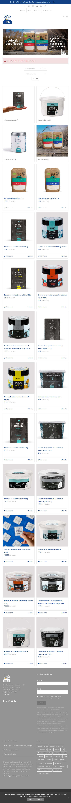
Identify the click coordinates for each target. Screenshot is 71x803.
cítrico (51, 749)
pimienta (62, 760)
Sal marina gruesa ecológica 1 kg (48, 199)
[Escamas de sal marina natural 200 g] (52, 378)
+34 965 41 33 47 (14, 689)
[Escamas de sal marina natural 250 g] (18, 429)
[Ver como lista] (37, 78)
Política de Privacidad (56, 696)
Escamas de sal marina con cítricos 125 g (17, 295)
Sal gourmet (57, 763)
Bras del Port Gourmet (56, 746)
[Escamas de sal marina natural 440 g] (18, 480)
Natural (56, 760)
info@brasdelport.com (10, 692)
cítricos (57, 749)
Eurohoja (40, 756)
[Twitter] (6, 701)
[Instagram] (9, 701)
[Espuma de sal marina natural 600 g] (52, 530)
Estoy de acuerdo (35, 799)
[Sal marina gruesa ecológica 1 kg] (52, 179)
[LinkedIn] (15, 701)
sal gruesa (41, 766)
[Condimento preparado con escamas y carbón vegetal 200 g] (52, 429)
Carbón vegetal (42, 749)
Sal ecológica (48, 763)
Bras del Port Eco (43, 746)
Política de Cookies (10, 754)
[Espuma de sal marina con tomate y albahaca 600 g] (18, 582)
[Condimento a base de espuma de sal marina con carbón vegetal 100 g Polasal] (18, 327)
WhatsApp (6, 694)
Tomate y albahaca (43, 773)
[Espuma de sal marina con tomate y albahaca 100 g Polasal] (52, 276)
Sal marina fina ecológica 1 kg (13, 199)
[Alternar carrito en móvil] (63, 16)
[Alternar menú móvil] (67, 16)
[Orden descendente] (45, 69)
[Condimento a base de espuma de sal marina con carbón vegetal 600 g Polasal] (52, 582)
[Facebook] (3, 701)
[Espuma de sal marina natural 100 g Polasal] (52, 228)
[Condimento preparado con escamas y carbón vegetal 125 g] (52, 327)
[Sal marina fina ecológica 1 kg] (18, 179)
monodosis (41, 760)
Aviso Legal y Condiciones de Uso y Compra (18, 746)
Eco (62, 749)
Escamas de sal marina (44, 753)
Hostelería (59, 756)
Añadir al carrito (9, 208)
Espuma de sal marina (60, 753)
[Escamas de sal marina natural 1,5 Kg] (18, 632)
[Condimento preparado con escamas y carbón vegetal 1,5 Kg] (52, 632)
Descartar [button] (58, 2)
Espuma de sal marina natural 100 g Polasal (52, 247)
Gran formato (49, 756)
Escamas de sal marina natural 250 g (16, 448)
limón (65, 756)
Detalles (31, 208)
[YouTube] (12, 701)
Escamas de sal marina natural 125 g (16, 247)
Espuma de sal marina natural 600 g (49, 550)
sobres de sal (57, 770)
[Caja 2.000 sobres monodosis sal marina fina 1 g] (18, 530)
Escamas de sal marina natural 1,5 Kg (16, 651)
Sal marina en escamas (44, 770)
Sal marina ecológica (60, 766)
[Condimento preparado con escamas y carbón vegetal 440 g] (52, 480)
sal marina (49, 766)
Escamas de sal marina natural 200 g (49, 397)
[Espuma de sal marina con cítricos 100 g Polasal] (18, 378)
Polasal (40, 763)
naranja (49, 760)
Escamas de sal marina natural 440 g (16, 499)
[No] (69, 798)
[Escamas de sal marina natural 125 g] (18, 228)
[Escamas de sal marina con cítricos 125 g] (18, 276)
